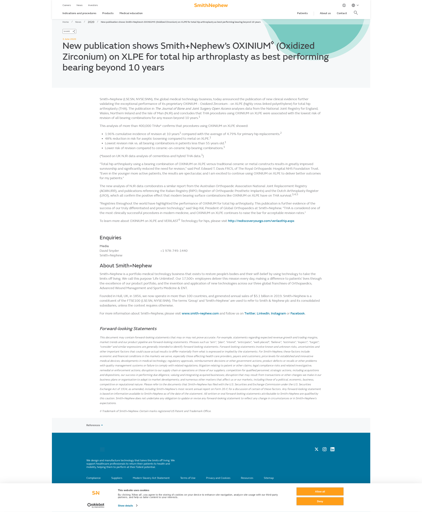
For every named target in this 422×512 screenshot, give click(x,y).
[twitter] (317, 450)
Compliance (93, 478)
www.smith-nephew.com (201, 313)
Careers (67, 5)
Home (66, 22)
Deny (320, 501)
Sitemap (269, 478)
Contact (342, 13)
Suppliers (116, 478)
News (80, 5)
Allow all (320, 491)
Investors (93, 5)
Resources (247, 478)
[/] (102, 450)
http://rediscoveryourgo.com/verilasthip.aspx (261, 221)
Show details (125, 505)
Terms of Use (187, 478)
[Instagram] (324, 450)
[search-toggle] (356, 14)
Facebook (298, 313)
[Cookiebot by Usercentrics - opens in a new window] (95, 505)
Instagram (279, 313)
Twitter (249, 313)
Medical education (131, 13)
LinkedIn (263, 313)
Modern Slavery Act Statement (151, 478)
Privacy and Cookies (218, 478)
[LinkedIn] (332, 450)
